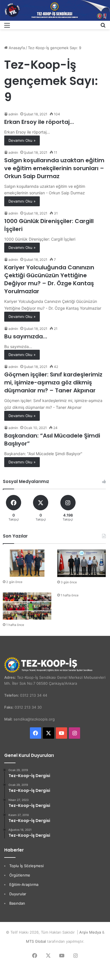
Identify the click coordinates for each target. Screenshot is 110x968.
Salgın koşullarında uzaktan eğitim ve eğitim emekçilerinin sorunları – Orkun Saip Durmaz (54, 168)
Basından (17, 903)
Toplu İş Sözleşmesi (26, 865)
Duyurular (17, 894)
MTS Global (36, 941)
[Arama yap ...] (103, 27)
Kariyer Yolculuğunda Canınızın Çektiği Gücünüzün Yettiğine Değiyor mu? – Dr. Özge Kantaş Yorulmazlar (49, 279)
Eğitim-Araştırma (23, 884)
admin (13, 114)
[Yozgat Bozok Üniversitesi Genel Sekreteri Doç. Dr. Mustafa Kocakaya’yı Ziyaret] (27, 563)
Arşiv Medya (90, 932)
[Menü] (7, 27)
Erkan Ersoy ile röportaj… (39, 122)
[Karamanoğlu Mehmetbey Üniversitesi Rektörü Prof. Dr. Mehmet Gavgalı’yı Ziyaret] (81, 563)
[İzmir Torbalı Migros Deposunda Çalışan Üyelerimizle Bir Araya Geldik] (27, 606)
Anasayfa (16, 47)
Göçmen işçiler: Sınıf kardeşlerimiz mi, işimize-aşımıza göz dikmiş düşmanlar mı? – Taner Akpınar (53, 382)
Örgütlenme (19, 875)
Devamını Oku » (22, 140)
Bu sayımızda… (25, 336)
